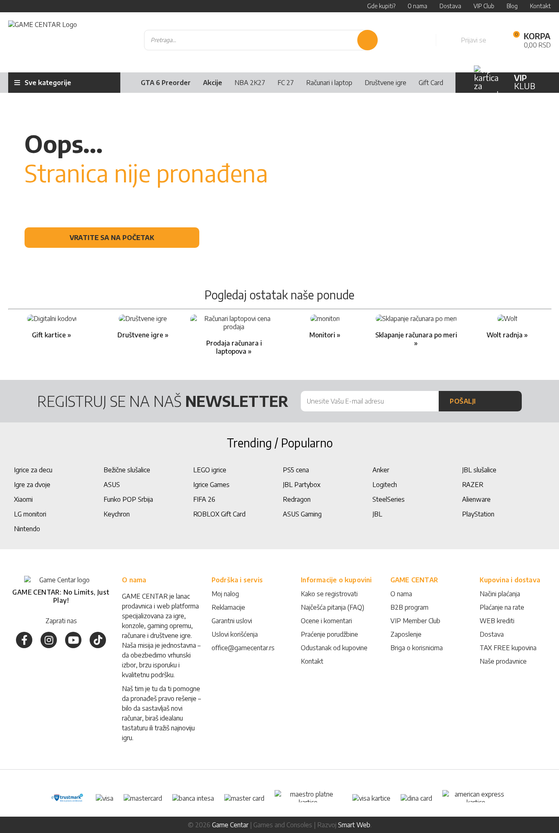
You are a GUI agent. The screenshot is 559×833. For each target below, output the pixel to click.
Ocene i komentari (326, 621)
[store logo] (42, 40)
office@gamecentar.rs (243, 648)
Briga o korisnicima (416, 648)
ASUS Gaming (302, 514)
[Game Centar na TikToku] (98, 640)
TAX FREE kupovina (508, 648)
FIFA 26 (204, 499)
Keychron (117, 514)
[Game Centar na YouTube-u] (73, 640)
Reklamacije (228, 607)
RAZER (472, 484)
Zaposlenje (406, 634)
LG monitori (30, 514)
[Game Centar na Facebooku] (24, 640)
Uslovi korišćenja (235, 634)
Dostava (492, 634)
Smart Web (354, 825)
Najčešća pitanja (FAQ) (332, 607)
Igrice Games (211, 484)
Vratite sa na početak (112, 238)
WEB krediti (497, 621)
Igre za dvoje (32, 484)
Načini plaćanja (500, 594)
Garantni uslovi (232, 621)
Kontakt (312, 661)
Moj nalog (225, 594)
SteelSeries (388, 499)
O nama (401, 594)
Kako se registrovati (329, 594)
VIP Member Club (415, 621)
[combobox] (261, 40)
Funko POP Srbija (128, 499)
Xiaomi (23, 499)
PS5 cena (296, 470)
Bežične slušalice (127, 470)
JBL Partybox (301, 484)
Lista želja (421, 40)
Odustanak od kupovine (334, 648)
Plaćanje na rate (502, 607)
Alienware (476, 499)
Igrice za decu (33, 470)
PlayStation (478, 514)
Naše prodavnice (503, 661)
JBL (377, 514)
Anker (380, 470)
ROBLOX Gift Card (219, 514)
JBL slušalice (479, 470)
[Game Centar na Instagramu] (49, 640)
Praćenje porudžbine (329, 634)
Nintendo (27, 529)
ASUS (112, 484)
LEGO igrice (209, 470)
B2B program (409, 607)
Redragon (297, 499)
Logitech (384, 484)
